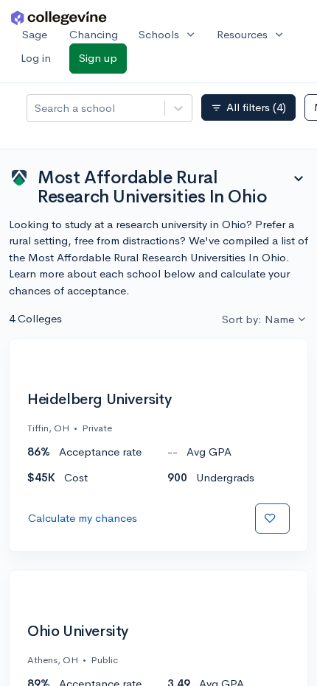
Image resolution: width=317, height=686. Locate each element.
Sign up (98, 58)
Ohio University (77, 631)
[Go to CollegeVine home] (59, 17)
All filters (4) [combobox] (248, 107)
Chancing (93, 34)
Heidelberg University (99, 400)
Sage (34, 34)
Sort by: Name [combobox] (258, 319)
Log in (36, 58)
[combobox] (36, 108)
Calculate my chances (82, 518)
